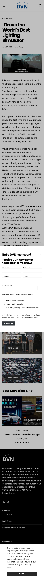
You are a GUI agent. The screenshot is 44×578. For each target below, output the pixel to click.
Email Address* (7, 285)
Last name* (27, 267)
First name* (6, 267)
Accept (22, 573)
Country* (26, 276)
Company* (6, 276)
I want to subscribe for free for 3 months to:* (17, 295)
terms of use (35, 315)
